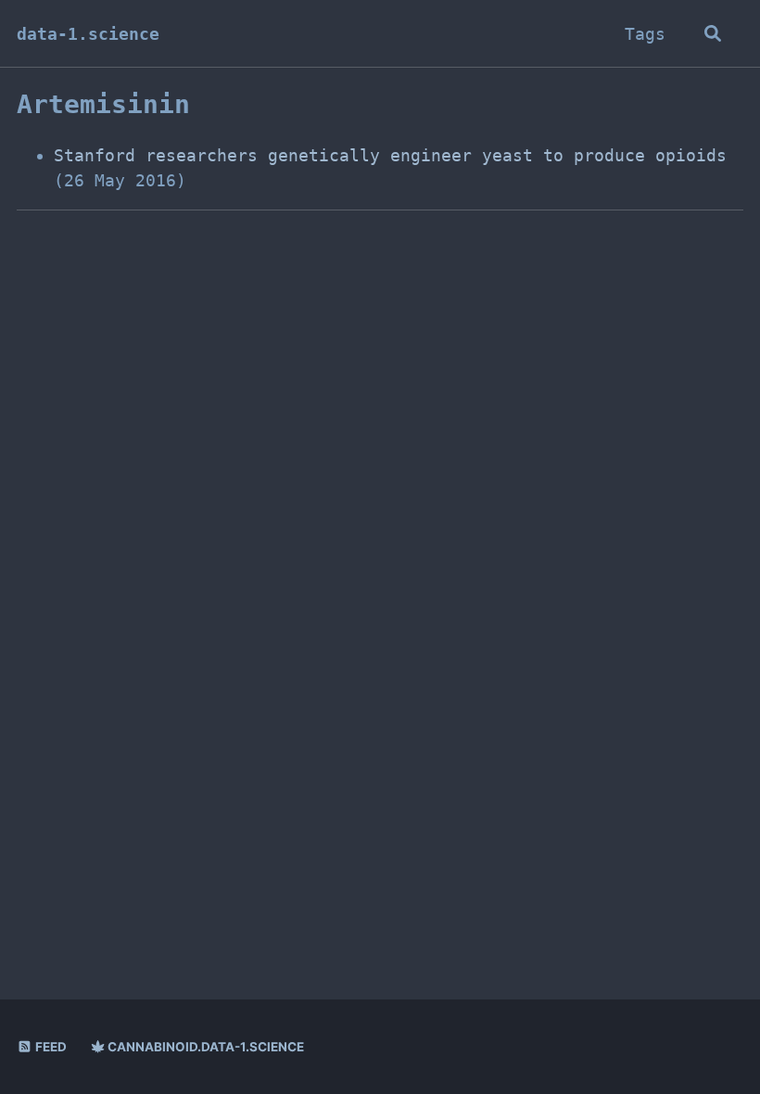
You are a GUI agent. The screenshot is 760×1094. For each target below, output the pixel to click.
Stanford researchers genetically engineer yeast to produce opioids (390, 155)
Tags (645, 34)
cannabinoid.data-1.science (204, 1046)
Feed (49, 1046)
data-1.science (88, 34)
